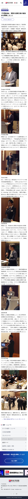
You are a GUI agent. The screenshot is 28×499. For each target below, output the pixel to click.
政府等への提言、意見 (8, 446)
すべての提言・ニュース (8, 428)
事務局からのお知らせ (8, 449)
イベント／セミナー (7, 19)
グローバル (5, 10)
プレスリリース (6, 435)
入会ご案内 (14, 460)
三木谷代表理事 (6, 432)
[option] (14, 472)
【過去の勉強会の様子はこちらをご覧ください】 (14, 419)
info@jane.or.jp (18, 489)
